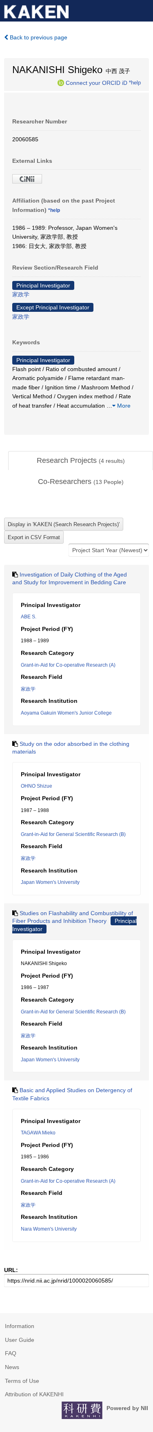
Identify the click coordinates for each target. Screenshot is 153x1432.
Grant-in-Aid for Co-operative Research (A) (68, 665)
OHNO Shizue (36, 786)
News (12, 1367)
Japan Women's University (50, 882)
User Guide (19, 1340)
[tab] (80, 461)
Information (19, 1326)
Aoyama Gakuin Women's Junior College (66, 713)
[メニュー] (143, 9)
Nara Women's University (49, 1229)
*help (135, 82)
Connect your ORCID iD (96, 82)
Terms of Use (22, 1381)
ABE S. (28, 617)
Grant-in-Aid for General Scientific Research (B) (73, 834)
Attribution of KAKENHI (34, 1394)
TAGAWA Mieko (38, 1133)
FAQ (10, 1353)
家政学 (20, 294)
